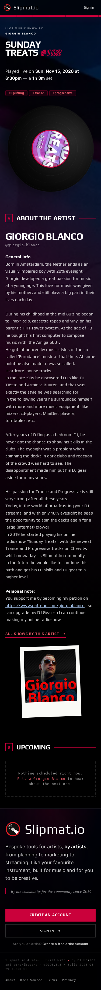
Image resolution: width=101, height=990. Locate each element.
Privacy (69, 980)
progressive (64, 93)
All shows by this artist (32, 634)
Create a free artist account (65, 944)
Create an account (50, 914)
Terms (52, 980)
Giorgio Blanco (20, 33)
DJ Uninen (87, 960)
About (10, 980)
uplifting (17, 93)
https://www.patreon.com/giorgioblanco (45, 605)
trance (39, 93)
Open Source (31, 980)
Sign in (89, 7)
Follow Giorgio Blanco (41, 779)
